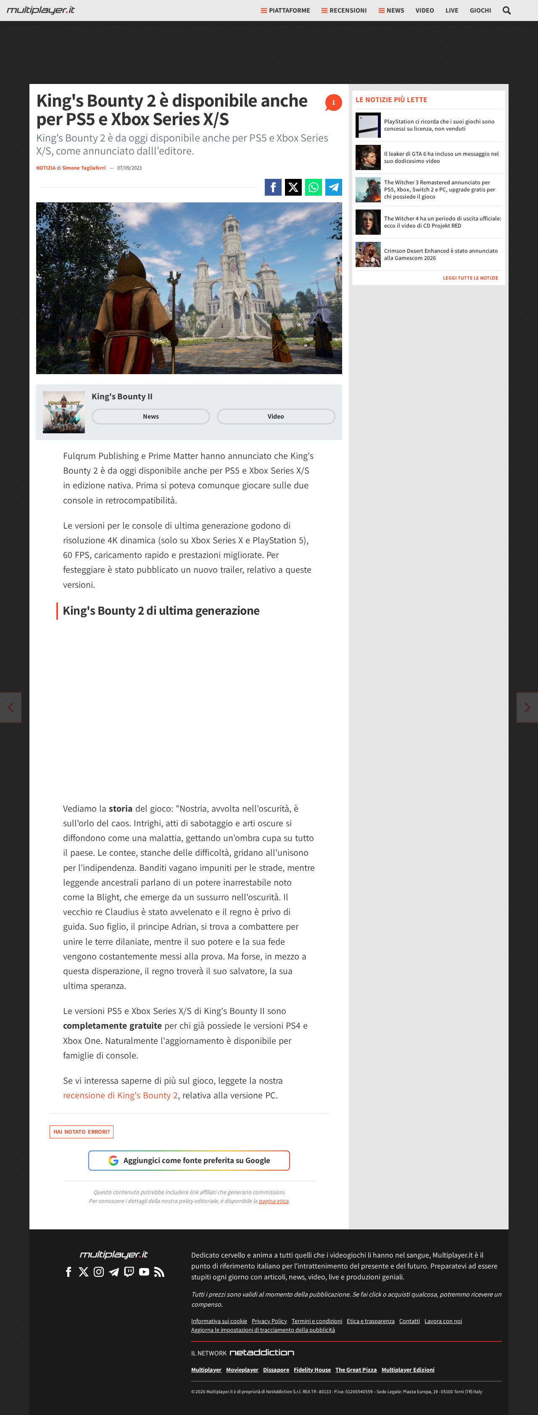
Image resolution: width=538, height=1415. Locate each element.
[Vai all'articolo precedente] (527, 707)
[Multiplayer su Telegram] (114, 1271)
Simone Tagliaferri (84, 167)
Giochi (480, 10)
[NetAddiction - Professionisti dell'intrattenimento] (262, 1353)
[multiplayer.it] (114, 1254)
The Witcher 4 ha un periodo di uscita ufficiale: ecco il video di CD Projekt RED (442, 222)
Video (425, 10)
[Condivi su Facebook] (273, 187)
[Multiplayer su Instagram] (99, 1271)
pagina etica (273, 1201)
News (151, 416)
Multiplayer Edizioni (408, 1369)
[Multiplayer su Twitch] (129, 1271)
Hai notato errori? (81, 1131)
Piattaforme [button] (289, 10)
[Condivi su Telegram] (333, 187)
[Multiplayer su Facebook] (68, 1271)
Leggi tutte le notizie (470, 277)
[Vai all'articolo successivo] (10, 707)
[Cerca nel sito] (507, 10)
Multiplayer (206, 1369)
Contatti (409, 1321)
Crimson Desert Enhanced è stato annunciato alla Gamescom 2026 (441, 254)
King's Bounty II (122, 396)
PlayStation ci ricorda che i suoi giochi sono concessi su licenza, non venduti (439, 125)
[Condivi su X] (293, 187)
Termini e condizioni (317, 1321)
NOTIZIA (45, 167)
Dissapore (276, 1369)
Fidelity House (312, 1369)
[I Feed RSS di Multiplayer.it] (159, 1271)
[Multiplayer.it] (41, 10)
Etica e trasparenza (371, 1321)
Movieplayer (242, 1369)
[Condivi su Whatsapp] (313, 187)
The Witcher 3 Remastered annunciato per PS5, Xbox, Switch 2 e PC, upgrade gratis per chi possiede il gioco (439, 189)
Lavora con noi (443, 1321)
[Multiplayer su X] (84, 1271)
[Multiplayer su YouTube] (144, 1271)
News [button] (395, 10)
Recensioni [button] (348, 10)
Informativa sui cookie (219, 1321)
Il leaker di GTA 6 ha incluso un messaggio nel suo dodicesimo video (441, 157)
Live (452, 10)
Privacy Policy (269, 1321)
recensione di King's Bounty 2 (120, 1095)
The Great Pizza (356, 1369)
